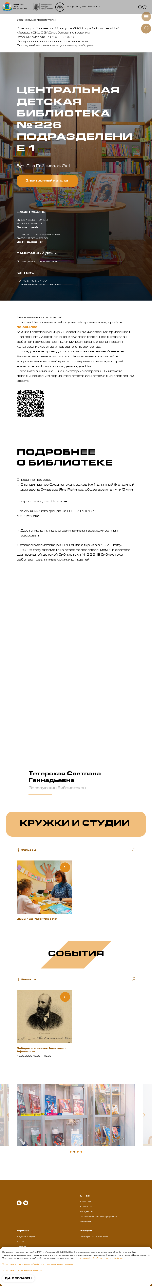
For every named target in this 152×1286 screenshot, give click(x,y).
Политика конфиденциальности (22, 1271)
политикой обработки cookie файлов (100, 1258)
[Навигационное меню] (146, 16)
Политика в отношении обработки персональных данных (37, 1265)
